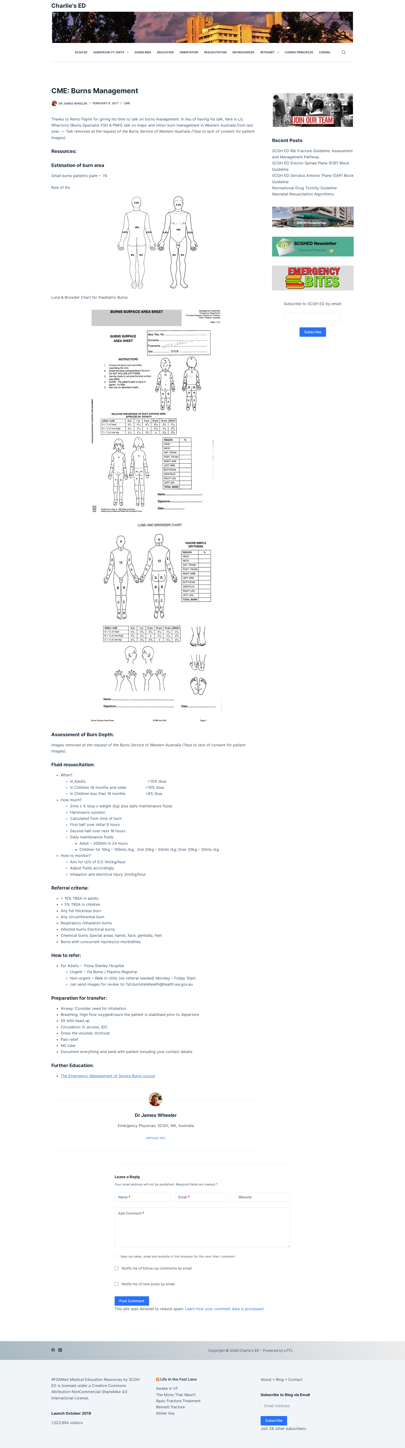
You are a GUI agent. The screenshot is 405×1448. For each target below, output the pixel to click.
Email (184, 1197)
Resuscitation (215, 52)
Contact (295, 1379)
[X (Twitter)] (60, 1350)
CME (127, 103)
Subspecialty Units (108, 52)
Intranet (267, 52)
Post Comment (131, 1301)
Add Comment (131, 1213)
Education (165, 52)
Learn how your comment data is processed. (224, 1308)
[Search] (343, 52)
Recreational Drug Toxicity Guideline (304, 188)
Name (124, 1197)
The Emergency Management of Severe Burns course (108, 1075)
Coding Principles (299, 52)
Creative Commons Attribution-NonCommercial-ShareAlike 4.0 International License (89, 1391)
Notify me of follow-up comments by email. (157, 1268)
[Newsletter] (313, 109)
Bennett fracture (170, 1407)
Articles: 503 (155, 1138)
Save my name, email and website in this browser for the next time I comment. (178, 1256)
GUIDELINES (143, 52)
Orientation (189, 52)
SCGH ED (81, 52)
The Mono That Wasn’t (176, 1394)
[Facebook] (53, 1350)
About (266, 1379)
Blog (280, 1379)
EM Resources (243, 52)
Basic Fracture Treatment (178, 1400)
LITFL (288, 1350)
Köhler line (165, 1413)
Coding (324, 52)
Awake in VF (167, 1388)
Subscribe (273, 1420)
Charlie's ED (68, 5)
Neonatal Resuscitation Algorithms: (303, 194)
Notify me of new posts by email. (149, 1284)
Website (245, 1197)
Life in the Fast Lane (178, 1379)
